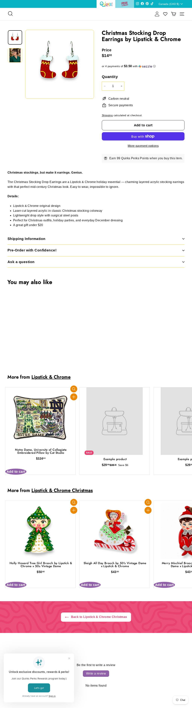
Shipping (107, 115)
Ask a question (21, 262)
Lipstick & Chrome (51, 377)
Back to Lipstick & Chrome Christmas (98, 616)
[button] (143, 66)
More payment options (143, 145)
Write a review (96, 673)
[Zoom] (60, 64)
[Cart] (173, 14)
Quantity (110, 77)
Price (106, 50)
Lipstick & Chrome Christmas (62, 490)
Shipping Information (27, 239)
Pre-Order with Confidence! (32, 250)
